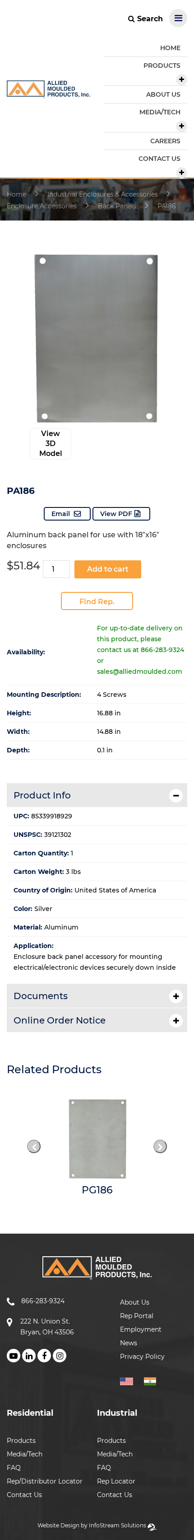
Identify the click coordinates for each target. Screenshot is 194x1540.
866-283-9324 (43, 1301)
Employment (141, 1329)
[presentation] (34, 1146)
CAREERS (165, 141)
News (128, 1343)
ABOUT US (163, 94)
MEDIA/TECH (159, 112)
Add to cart (108, 569)
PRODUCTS (161, 65)
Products (21, 1441)
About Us (134, 1302)
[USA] (131, 1380)
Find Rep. (97, 601)
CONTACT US (159, 159)
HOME (170, 48)
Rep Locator (116, 1481)
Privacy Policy (142, 1356)
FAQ (14, 1468)
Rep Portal (136, 1316)
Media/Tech (24, 1454)
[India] (153, 1380)
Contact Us (24, 1495)
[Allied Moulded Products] (48, 93)
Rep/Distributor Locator (45, 1481)
